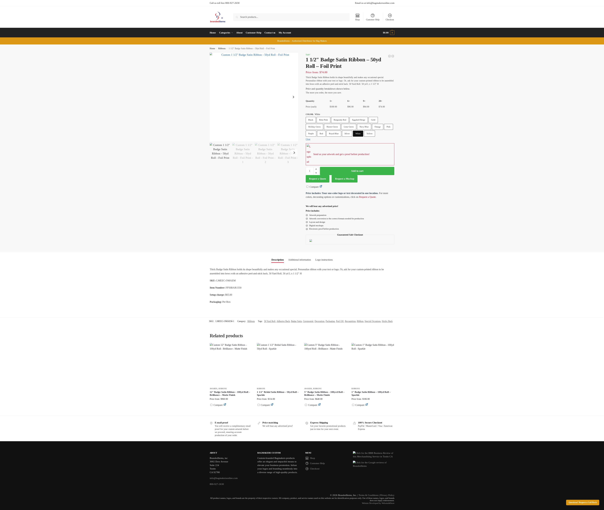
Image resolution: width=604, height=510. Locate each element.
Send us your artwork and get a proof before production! (341, 154)
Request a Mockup (344, 178)
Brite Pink (323, 120)
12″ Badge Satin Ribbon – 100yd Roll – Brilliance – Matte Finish (230, 393)
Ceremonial (308, 321)
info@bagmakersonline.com (224, 478)
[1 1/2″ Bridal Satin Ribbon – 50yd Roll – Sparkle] (278, 364)
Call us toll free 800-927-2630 (225, 3)
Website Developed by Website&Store (378, 503)
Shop (357, 19)
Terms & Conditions (369, 495)
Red (321, 133)
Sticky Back (387, 321)
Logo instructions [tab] (324, 259)
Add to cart (357, 171)
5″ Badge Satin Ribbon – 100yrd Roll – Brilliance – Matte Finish (324, 393)
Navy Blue (364, 127)
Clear (308, 139)
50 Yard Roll (269, 321)
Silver (347, 133)
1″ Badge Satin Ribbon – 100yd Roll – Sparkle (371, 393)
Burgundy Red (340, 120)
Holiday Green (314, 127)
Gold (373, 120)
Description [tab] (277, 259)
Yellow (370, 133)
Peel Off (340, 321)
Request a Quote (317, 178)
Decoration (319, 321)
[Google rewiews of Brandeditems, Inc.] (373, 464)
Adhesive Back (283, 321)
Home (212, 48)
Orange (378, 127)
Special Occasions (373, 321)
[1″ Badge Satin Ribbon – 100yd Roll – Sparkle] (373, 364)
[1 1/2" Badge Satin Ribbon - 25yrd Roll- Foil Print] (389, 56)
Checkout (390, 19)
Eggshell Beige (358, 120)
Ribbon (360, 321)
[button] (388, 32)
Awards (213, 388)
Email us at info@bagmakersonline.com (374, 3)
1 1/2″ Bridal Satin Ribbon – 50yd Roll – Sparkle (278, 393)
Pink (389, 127)
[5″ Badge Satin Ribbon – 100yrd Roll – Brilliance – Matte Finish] (325, 364)
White (358, 133)
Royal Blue (334, 133)
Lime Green (349, 127)
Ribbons (221, 48)
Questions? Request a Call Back (583, 502)
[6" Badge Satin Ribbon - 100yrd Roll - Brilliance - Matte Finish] (392, 56)
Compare (314, 187)
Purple (311, 133)
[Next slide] (293, 97)
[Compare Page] (320, 187)
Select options (230, 412)
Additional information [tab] (299, 259)
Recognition (350, 321)
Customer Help (372, 19)
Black (310, 120)
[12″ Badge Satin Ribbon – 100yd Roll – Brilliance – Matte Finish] (231, 364)
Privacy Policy (387, 495)
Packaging (330, 321)
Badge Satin (296, 321)
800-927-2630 (217, 484)
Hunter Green (332, 127)
